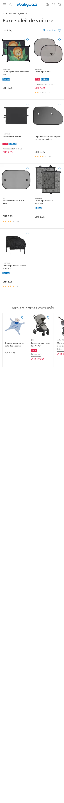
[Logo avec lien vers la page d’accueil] (27, 5)
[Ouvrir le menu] (4, 4)
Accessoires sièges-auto (16, 13)
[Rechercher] (10, 5)
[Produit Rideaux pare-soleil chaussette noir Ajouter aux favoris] (27, 233)
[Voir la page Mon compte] (47, 5)
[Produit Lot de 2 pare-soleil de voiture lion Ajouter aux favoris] (27, 39)
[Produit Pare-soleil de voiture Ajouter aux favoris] (27, 104)
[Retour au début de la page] (61, 781)
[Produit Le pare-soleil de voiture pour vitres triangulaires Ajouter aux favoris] (59, 104)
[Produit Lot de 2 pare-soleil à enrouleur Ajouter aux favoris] (59, 168)
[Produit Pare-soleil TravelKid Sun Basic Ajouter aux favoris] (27, 168)
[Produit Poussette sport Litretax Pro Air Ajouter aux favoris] (49, 317)
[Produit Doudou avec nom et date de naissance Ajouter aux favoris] (22, 317)
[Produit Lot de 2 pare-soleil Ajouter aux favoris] (59, 39)
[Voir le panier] (60, 5)
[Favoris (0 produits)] (53, 5)
